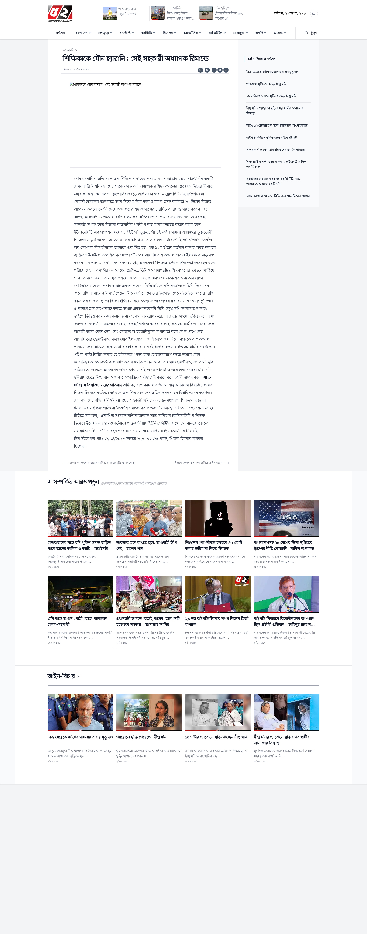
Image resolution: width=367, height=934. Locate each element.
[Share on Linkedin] (226, 70)
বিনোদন (171, 33)
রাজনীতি (128, 33)
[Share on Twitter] (220, 70)
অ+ (208, 70)
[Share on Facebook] (214, 70)
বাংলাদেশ (84, 33)
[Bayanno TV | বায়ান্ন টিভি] (60, 13)
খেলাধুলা (242, 33)
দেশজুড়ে (106, 33)
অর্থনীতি (149, 33)
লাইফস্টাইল (219, 33)
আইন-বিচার (70, 50)
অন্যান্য (281, 33)
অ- (201, 70)
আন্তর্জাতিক (194, 33)
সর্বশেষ (60, 33)
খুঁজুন (313, 33)
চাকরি (262, 33)
